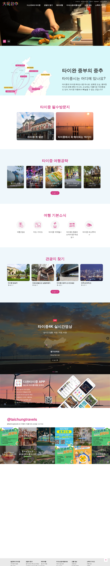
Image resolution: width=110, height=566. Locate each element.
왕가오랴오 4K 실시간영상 (32, 563)
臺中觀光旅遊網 (10, 4)
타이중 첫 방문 (14, 563)
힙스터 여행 (44, 563)
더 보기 (54, 193)
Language (96, 1)
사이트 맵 (77, 1)
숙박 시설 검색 (60, 563)
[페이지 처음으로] (106, 560)
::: (73, 1)
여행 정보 (89, 563)
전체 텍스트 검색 (84, 1)
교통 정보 (74, 563)
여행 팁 (91, 1)
